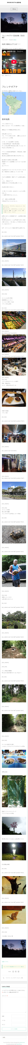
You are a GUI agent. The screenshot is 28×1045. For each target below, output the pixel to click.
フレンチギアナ (14, 977)
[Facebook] (16, 972)
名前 (3, 1016)
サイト (3, 1024)
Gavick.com (22, 1042)
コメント (5, 995)
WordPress (19, 1044)
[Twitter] (13, 972)
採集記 (15, 39)
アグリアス (8, 977)
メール (3, 1020)
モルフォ (19, 977)
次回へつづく (5, 961)
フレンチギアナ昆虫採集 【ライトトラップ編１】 (13, 966)
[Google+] (18, 972)
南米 (22, 977)
